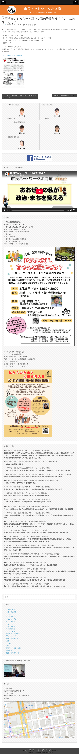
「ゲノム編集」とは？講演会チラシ (13, 55)
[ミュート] (71, 210)
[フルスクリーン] (74, 210)
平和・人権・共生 (12, 636)
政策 (7, 641)
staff (5, 25)
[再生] (5, 210)
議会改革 (9, 650)
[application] (39, 191)
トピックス (5, 16)
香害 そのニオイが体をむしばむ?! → (65, 95)
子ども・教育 (10, 631)
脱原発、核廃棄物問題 (13, 648)
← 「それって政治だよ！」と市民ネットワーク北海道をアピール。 (19, 96)
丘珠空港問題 (10, 629)
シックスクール (11, 617)
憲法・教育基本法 (12, 638)
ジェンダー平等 (11, 619)
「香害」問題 (10, 609)
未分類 (8, 643)
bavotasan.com (48, 752)
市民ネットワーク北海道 (38, 750)
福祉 (7, 645)
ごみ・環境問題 (11, 612)
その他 (8, 614)
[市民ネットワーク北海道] (39, 10)
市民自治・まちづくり (13, 633)
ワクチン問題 (10, 626)
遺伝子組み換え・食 (12, 653)
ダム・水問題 (10, 621)
